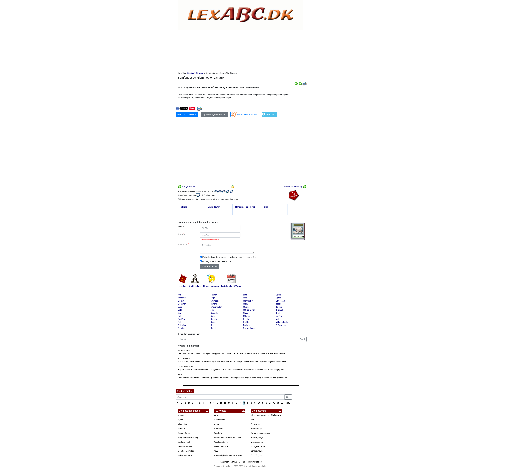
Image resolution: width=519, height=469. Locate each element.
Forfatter (181, 328)
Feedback (271, 114)
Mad (245, 297)
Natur (245, 312)
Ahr (252, 419)
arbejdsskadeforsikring (188, 437)
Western (218, 432)
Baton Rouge (256, 428)
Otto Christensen (185, 366)
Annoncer (224, 461)
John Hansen (183, 358)
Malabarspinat (257, 441)
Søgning (199, 72)
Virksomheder (282, 321)
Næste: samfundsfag (293, 186)
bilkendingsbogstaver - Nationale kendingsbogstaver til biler (268, 415)
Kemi (212, 315)
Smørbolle (218, 428)
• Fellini (265, 207)
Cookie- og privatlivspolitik (250, 461)
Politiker (246, 321)
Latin (245, 294)
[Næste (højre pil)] (300, 83)
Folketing (182, 325)
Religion (246, 325)
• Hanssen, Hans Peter (244, 207)
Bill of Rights (256, 455)
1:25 (216, 450)
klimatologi (182, 424)
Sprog (278, 297)
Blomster (182, 303)
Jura (212, 309)
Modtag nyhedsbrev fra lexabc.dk (217, 261)
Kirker (213, 321)
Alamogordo (219, 419)
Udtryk (279, 315)
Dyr (179, 312)
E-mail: (181, 233)
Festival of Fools (185, 446)
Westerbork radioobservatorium (228, 437)
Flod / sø (181, 318)
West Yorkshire (221, 446)
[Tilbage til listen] (232, 186)
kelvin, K (181, 428)
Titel (278, 312)
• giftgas (183, 207)
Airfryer (217, 424)
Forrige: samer (188, 186)
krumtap (181, 415)
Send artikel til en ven (247, 114)
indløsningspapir (185, 455)
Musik (246, 306)
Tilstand (279, 309)
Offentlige (247, 315)
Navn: (181, 226)
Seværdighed (249, 328)
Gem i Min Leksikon (186, 114)
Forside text (256, 424)
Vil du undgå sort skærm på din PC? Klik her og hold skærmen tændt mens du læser (219, 87)
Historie (213, 303)
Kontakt (233, 461)
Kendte (213, 318)
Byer (180, 306)
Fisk (180, 315)
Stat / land (280, 300)
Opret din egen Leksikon (214, 114)
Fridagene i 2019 (258, 446)
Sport (278, 294)
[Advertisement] (242, 50)
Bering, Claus (184, 432)
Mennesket (248, 300)
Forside (190, 72)
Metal (245, 303)
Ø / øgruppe (281, 325)
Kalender (214, 312)
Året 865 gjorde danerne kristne (228, 455)
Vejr (277, 318)
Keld (180, 374)
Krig (212, 325)
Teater (278, 303)
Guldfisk (218, 415)
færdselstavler (257, 450)
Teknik (279, 306)
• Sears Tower (213, 207)
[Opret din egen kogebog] (297, 231)
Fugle (212, 297)
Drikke (181, 309)
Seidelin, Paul (184, 441)
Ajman (180, 419)
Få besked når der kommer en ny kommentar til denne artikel (229, 257)
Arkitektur (182, 297)
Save (193, 108)
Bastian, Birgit (257, 437)
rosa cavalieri (183, 350)
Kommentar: (183, 244)
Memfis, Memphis (186, 450)
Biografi (181, 300)
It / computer (216, 306)
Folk (180, 321)
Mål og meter (249, 309)
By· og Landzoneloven (260, 432)
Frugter (213, 294)
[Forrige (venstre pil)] (296, 83)
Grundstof (214, 300)
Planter (246, 318)
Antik (180, 294)
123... (287, 402)
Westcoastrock (221, 441)
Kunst (213, 328)
